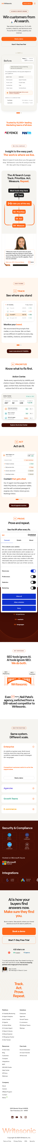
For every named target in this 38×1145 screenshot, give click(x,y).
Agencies (22, 1016)
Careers (4, 1089)
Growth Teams (24, 1019)
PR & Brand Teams (25, 1025)
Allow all (19, 596)
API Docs (4, 1073)
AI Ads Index (6, 1049)
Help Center (5, 1070)
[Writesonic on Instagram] (26, 1117)
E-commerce (23, 1022)
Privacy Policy (18, 1141)
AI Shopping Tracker (8, 1037)
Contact (4, 1094)
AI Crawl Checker (25, 1052)
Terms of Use (7, 1141)
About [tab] (31, 540)
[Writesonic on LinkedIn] (12, 1117)
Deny (19, 608)
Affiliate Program (7, 1092)
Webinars (5, 1076)
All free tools (23, 1055)
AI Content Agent (7, 1028)
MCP (3, 1064)
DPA (26, 1141)
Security (32, 1141)
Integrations (5, 1061)
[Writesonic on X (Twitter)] (21, 1117)
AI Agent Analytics (7, 1016)
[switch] (33, 576)
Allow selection (19, 602)
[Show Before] (18, 112)
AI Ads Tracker (6, 1040)
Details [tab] (19, 540)
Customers (5, 1055)
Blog (3, 1052)
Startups (22, 1028)
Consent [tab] (7, 540)
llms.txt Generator (25, 1049)
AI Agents (5, 1022)
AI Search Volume (7, 1031)
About (4, 1086)
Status (4, 1097)
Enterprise (23, 1013)
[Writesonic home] (7, 3)
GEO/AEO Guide (7, 1067)
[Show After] (21, 112)
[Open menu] (34, 3)
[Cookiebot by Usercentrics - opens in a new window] (28, 535)
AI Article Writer (6, 1025)
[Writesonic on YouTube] (17, 1117)
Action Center (6, 1019)
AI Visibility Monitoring (8, 1013)
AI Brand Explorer (7, 1034)
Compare (5, 1058)
